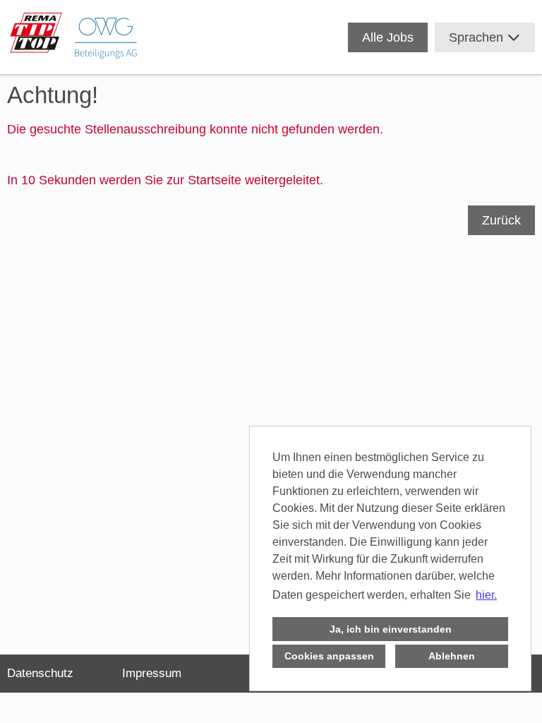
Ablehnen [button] (451, 656)
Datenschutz (40, 673)
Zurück (501, 220)
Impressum (151, 673)
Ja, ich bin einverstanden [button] (391, 629)
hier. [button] (486, 595)
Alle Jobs (388, 37)
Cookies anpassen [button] (329, 656)
